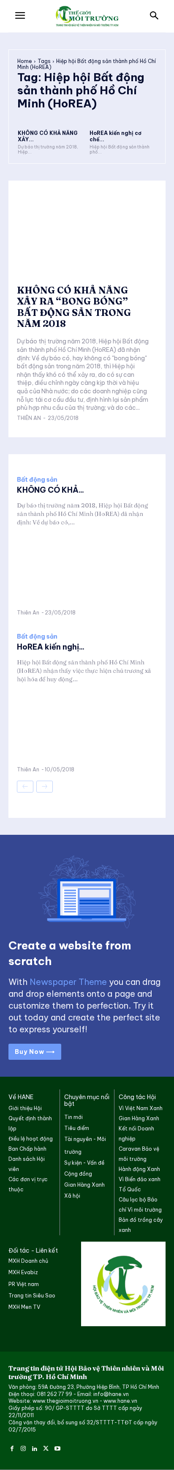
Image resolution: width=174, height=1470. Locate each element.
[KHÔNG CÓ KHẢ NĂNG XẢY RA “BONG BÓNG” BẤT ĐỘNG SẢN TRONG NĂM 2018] (51, 116)
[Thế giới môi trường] (87, 16)
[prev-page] (25, 787)
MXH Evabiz (23, 1272)
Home (24, 61)
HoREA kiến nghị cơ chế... (115, 136)
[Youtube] (57, 1447)
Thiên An (29, 418)
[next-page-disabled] (44, 787)
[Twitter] (45, 1447)
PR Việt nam (23, 1284)
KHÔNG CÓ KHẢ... (50, 490)
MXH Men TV (24, 1307)
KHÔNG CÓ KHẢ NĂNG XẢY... (48, 136)
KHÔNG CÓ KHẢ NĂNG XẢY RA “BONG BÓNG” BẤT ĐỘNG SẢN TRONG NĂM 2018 (74, 306)
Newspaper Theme (68, 981)
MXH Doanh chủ (28, 1261)
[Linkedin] (34, 1447)
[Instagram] (23, 1447)
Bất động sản (37, 480)
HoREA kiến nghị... (50, 647)
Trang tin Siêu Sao (31, 1295)
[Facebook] (12, 1447)
